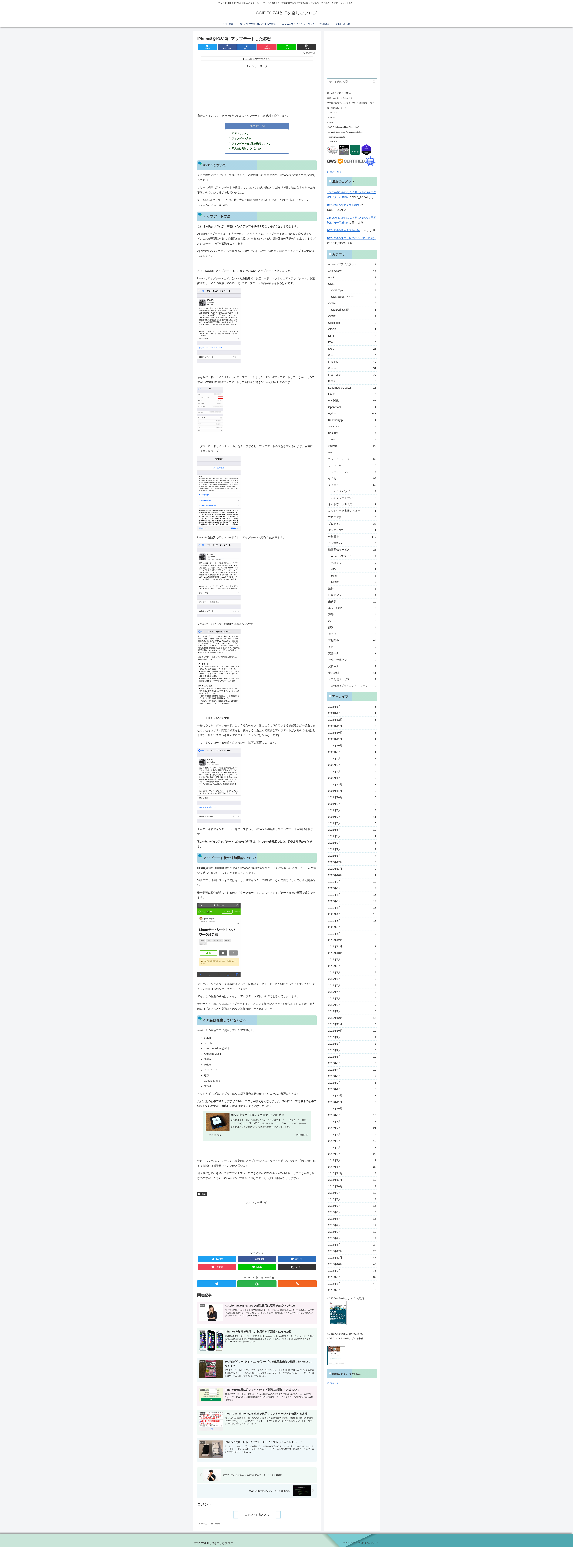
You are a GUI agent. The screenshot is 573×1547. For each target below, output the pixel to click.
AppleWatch (352, 271)
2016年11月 (352, 1179)
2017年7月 (352, 1127)
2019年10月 (352, 953)
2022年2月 (352, 771)
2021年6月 (352, 823)
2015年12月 (352, 1251)
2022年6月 (352, 752)
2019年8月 (352, 966)
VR (352, 452)
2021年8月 (352, 810)
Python (352, 413)
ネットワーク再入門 (352, 504)
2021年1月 (352, 855)
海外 (352, 614)
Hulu (353, 575)
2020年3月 (352, 920)
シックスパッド (353, 491)
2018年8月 (352, 1043)
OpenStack (352, 407)
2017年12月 (352, 1095)
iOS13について (240, 133)
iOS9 (352, 348)
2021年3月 (352, 842)
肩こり (352, 634)
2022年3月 (352, 764)
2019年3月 (352, 998)
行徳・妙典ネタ (352, 659)
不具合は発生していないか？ (247, 148)
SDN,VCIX (352, 426)
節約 (352, 627)
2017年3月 (352, 1153)
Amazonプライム (353, 556)
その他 (352, 478)
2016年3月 (352, 1231)
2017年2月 (352, 1160)
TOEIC (352, 439)
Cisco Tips (352, 322)
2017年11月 (352, 1102)
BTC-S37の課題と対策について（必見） (351, 238)
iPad (352, 355)
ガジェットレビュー (352, 458)
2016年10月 (352, 1186)
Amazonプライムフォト (352, 264)
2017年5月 (352, 1140)
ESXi (352, 342)
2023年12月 (352, 719)
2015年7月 (352, 1283)
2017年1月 (352, 1166)
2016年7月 (352, 1205)
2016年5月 (352, 1218)
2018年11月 (352, 1024)
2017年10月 (352, 1108)
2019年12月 (352, 940)
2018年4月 (352, 1069)
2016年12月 (352, 1173)
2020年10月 (352, 875)
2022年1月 (352, 777)
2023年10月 (352, 732)
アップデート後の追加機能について (251, 143)
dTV (353, 569)
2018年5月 (352, 1063)
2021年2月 (352, 849)
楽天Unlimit (352, 608)
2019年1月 (352, 1011)
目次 (252, 126)
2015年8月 (352, 1277)
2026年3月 (352, 706)
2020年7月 (352, 894)
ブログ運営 (352, 517)
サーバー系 (352, 465)
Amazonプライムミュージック (353, 685)
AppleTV (353, 562)
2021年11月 (352, 790)
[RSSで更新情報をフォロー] (297, 1283)
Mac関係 (352, 400)
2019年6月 (352, 978)
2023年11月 (352, 726)
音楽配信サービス (352, 679)
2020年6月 (352, 901)
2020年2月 (352, 927)
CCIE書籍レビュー (353, 296)
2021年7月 (352, 816)
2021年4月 (352, 836)
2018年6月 (352, 1056)
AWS (352, 277)
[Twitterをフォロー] (216, 1283)
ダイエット (352, 484)
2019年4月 (352, 991)
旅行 (352, 588)
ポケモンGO (352, 530)
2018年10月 (352, 1030)
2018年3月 (352, 1076)
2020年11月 (352, 868)
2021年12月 (352, 784)
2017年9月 (352, 1115)
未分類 (352, 601)
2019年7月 (352, 972)
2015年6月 (352, 1290)
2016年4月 (352, 1225)
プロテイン (352, 523)
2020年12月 (352, 862)
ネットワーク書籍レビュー (352, 510)
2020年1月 (352, 933)
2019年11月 (352, 946)
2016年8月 (352, 1199)
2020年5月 (352, 907)
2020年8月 (352, 888)
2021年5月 (352, 829)
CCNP (352, 316)
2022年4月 (352, 758)
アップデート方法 (241, 138)
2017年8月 (352, 1121)
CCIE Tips (353, 290)
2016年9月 (352, 1192)
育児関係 (352, 640)
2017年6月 (352, 1134)
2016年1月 (352, 1244)
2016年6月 (352, 1212)
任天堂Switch (352, 543)
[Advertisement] (257, 90)
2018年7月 (352, 1050)
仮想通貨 (352, 536)
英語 (352, 646)
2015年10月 (352, 1264)
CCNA (352, 303)
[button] (374, 82)
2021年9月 (352, 803)
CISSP (352, 329)
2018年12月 (352, 1017)
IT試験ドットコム (334, 1383)
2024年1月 (352, 713)
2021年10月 (352, 797)
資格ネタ (352, 666)
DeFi (352, 335)
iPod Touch (352, 374)
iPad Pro (352, 361)
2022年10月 (352, 745)
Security (352, 432)
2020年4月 (352, 914)
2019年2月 (352, 1004)
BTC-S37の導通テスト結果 (343, 205)
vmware (352, 445)
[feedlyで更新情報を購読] (256, 1283)
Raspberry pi (352, 420)
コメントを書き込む (257, 1514)
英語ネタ (352, 653)
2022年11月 (352, 739)
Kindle (352, 381)
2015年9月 (352, 1270)
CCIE (352, 283)
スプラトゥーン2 (352, 471)
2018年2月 (352, 1082)
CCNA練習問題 (353, 309)
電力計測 (352, 672)
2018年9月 (352, 1037)
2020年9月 (352, 881)
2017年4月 (352, 1147)
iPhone (203, 1194)
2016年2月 (352, 1238)
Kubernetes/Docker (352, 387)
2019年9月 (352, 959)
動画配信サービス (352, 549)
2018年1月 (352, 1089)
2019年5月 (352, 985)
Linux (352, 394)
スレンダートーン (353, 497)
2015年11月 (352, 1257)
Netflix (353, 582)
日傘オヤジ (352, 595)
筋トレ (352, 621)
